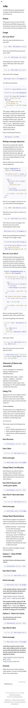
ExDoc (12, 693)
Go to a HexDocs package (19, 702)
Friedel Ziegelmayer (17, 697)
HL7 (19, 153)
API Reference (8, 700)
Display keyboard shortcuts (18, 700)
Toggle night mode (8, 702)
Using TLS (23, 607)
